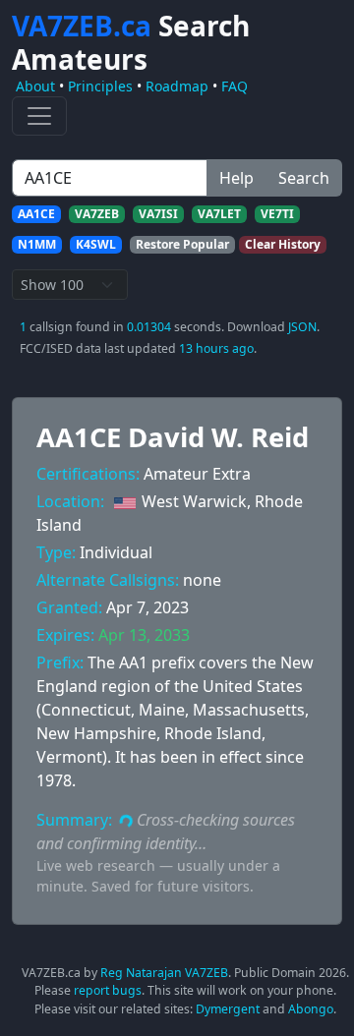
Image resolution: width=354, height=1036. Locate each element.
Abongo (310, 1009)
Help (236, 178)
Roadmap (177, 86)
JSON (302, 326)
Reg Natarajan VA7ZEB (164, 972)
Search (303, 178)
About (35, 86)
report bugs (108, 990)
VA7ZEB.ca (131, 42)
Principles (100, 86)
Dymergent (228, 1009)
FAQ (234, 86)
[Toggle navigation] (39, 116)
